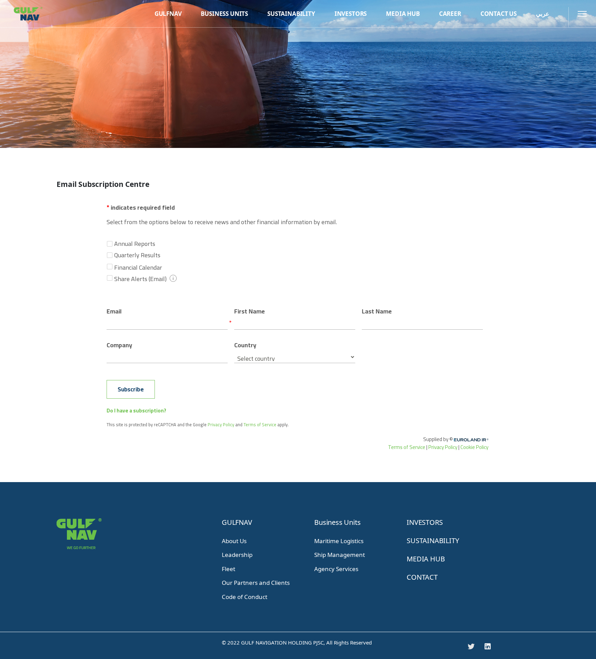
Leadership (237, 555)
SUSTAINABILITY (433, 540)
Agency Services (336, 569)
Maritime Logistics (339, 541)
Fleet (228, 569)
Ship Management (339, 555)
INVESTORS (425, 522)
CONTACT (422, 577)
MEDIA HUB (426, 558)
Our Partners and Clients (256, 583)
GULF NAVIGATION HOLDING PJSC (282, 642)
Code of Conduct (244, 597)
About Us (234, 541)
